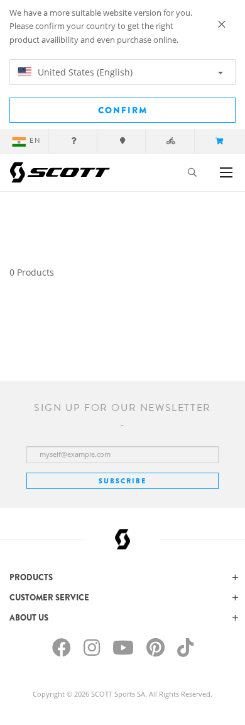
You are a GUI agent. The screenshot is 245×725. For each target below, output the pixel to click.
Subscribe (122, 481)
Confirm (123, 110)
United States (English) (84, 72)
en (35, 140)
